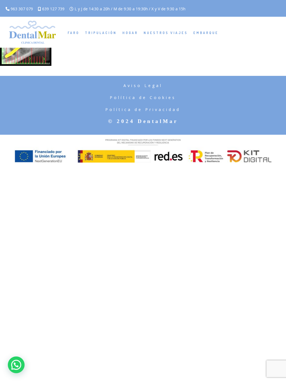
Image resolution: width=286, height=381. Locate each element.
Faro (73, 33)
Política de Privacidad (142, 109)
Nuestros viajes (166, 33)
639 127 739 (53, 8)
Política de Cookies (143, 97)
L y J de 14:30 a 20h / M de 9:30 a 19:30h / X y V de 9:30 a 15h (129, 8)
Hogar (130, 33)
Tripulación (101, 33)
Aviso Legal (143, 85)
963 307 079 (21, 8)
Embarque (205, 33)
